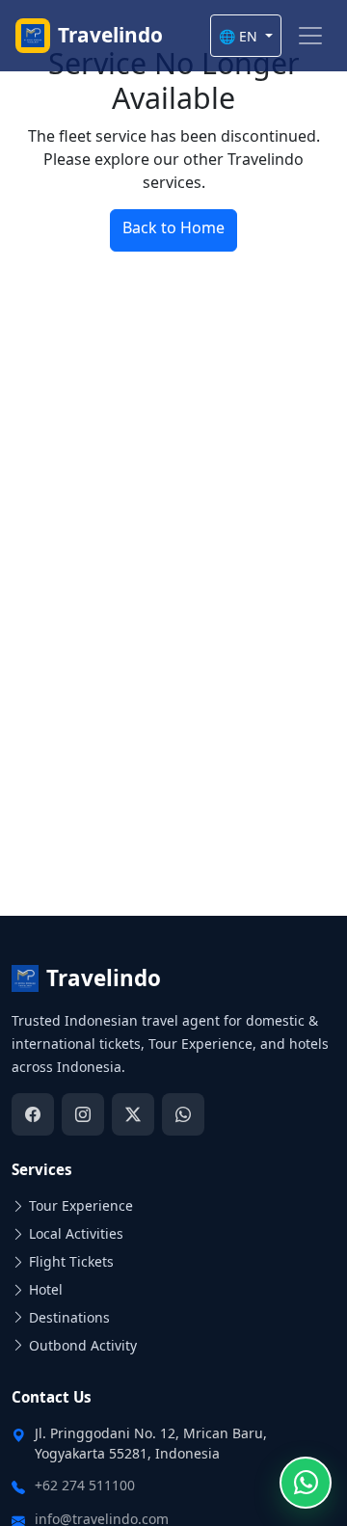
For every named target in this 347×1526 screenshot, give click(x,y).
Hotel (46, 1289)
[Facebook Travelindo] (33, 1114)
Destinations (69, 1317)
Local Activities (76, 1233)
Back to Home (173, 227)
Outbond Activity (83, 1345)
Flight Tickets (71, 1261)
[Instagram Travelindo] (83, 1114)
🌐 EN (240, 36)
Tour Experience (81, 1205)
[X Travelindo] (133, 1114)
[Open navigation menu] (310, 35)
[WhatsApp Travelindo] (183, 1114)
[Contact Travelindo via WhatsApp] (306, 1483)
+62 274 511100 (85, 1485)
